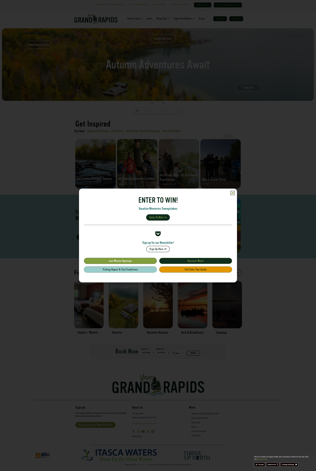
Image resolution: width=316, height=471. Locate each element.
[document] (158, 235)
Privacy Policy (262, 459)
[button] (233, 193)
